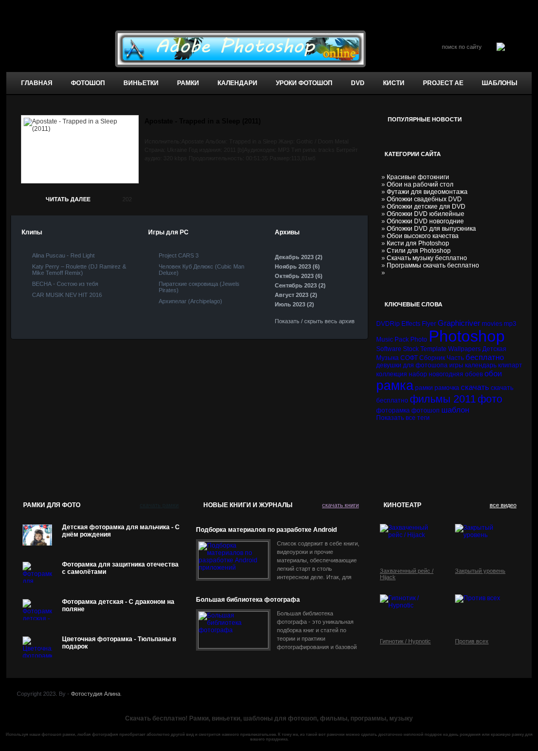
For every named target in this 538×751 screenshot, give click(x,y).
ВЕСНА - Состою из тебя (65, 284)
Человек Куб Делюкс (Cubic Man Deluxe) (201, 269)
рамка (394, 385)
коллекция (391, 374)
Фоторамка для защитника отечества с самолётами (120, 568)
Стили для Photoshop (419, 250)
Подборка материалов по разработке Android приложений (266, 530)
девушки (388, 365)
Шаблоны (500, 83)
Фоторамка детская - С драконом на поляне (118, 605)
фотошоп (88, 83)
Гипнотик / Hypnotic (405, 641)
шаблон (455, 409)
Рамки (188, 83)
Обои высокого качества (423, 236)
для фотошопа (425, 365)
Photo (418, 339)
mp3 (510, 323)
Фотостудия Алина (95, 694)
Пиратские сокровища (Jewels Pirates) (199, 287)
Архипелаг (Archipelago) (190, 301)
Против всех (472, 641)
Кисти (394, 83)
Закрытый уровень (480, 571)
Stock (411, 349)
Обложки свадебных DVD (424, 199)
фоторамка (393, 410)
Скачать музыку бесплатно (427, 258)
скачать (475, 387)
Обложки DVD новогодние (425, 221)
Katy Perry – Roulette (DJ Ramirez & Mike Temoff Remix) (79, 269)
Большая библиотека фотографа (248, 599)
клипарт (510, 365)
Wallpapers (464, 349)
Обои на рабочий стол (420, 184)
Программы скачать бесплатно (433, 265)
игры (456, 365)
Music (384, 339)
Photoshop (467, 336)
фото (490, 399)
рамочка (446, 388)
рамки (424, 388)
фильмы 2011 (443, 399)
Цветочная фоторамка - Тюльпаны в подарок (119, 642)
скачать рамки (159, 505)
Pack (402, 339)
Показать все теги (403, 417)
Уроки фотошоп (304, 83)
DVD (358, 83)
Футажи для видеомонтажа (427, 192)
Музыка (387, 358)
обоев (474, 374)
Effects (410, 323)
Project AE (443, 83)
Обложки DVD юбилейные (425, 214)
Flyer (429, 323)
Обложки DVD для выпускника (431, 228)
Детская (494, 349)
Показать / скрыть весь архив (315, 321)
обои (493, 373)
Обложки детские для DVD (426, 206)
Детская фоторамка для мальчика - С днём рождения (121, 530)
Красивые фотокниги (418, 177)
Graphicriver (459, 322)
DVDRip (388, 323)
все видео (503, 505)
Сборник (432, 358)
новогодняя (446, 374)
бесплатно (484, 357)
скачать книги (340, 505)
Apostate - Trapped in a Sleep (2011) (202, 121)
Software (388, 349)
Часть (455, 358)
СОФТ (409, 358)
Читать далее (68, 199)
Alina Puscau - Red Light (63, 255)
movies (492, 323)
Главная (37, 83)
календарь (480, 365)
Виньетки (141, 83)
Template (433, 349)
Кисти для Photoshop (418, 243)
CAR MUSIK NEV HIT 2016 (67, 295)
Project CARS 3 (179, 255)
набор (418, 374)
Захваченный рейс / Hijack (406, 574)
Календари (237, 83)
